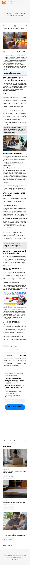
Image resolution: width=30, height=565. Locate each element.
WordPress (20, 557)
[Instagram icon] (17, 559)
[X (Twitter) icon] (14, 559)
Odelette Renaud (13, 28)
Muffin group (17, 555)
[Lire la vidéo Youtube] (15, 298)
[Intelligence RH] (8, 2)
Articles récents (13, 346)
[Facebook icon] (12, 559)
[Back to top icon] (15, 552)
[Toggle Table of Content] (23, 73)
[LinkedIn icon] (15, 559)
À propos (6, 346)
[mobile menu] (27, 2)
